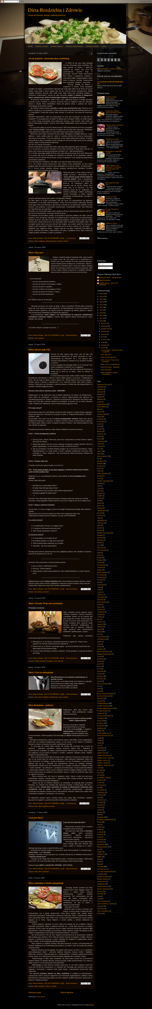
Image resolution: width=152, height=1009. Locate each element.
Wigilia (99, 856)
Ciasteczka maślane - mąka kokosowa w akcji (113, 111)
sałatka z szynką (102, 763)
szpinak (99, 807)
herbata (99, 508)
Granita (99, 498)
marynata (100, 599)
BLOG (30, 46)
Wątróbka (100, 842)
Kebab (99, 542)
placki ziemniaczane (103, 696)
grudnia (104, 323)
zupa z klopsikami (103, 911)
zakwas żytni (101, 881)
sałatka (99, 750)
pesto (99, 666)
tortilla (99, 829)
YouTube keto (101, 869)
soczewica (100, 785)
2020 (101, 310)
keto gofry (100, 547)
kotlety (99, 570)
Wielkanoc (100, 854)
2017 (101, 318)
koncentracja (38, 592)
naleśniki (100, 624)
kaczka (99, 528)
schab (99, 768)
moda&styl (100, 612)
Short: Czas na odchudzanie (41, 672)
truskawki (100, 832)
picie (98, 669)
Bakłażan (100, 399)
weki (98, 849)
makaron (100, 594)
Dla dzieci (100, 461)
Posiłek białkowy (102, 703)
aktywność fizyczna (103, 384)
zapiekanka (101, 884)
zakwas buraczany (103, 876)
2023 (101, 302)
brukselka (100, 419)
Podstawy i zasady (42, 46)
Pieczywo (100, 676)
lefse (98, 582)
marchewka (101, 597)
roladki (99, 743)
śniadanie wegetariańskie (105, 819)
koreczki (100, 567)
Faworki (99, 483)
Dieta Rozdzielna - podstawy (41, 705)
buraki (99, 429)
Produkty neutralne (92, 46)
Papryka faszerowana (104, 654)
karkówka (100, 540)
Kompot (99, 562)
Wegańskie (100, 844)
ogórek (99, 641)
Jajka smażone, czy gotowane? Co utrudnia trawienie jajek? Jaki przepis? (113, 168)
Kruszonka (100, 575)
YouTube (100, 866)
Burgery (99, 431)
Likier (99, 587)
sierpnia (104, 334)
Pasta (99, 656)
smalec (99, 782)
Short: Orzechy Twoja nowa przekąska (46, 603)
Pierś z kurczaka (102, 683)
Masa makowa (102, 602)
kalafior (99, 530)
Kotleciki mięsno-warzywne (114, 125)
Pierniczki (100, 678)
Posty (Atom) (41, 996)
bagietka (100, 394)
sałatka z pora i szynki (104, 758)
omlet (99, 644)
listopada (104, 326)
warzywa (100, 839)
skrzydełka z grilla (103, 777)
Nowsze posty (34, 992)
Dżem (99, 471)
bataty (99, 402)
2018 (101, 315)
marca (103, 348)
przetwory (100, 723)
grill (98, 500)
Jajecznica (100, 523)
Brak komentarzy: (72, 335)
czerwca (104, 339)
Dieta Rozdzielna (104, 280)
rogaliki (99, 738)
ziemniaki (100, 894)
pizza (99, 688)
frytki (98, 486)
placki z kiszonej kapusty (105, 693)
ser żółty (100, 770)
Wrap (99, 864)
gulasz (99, 505)
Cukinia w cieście (111, 197)
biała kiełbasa (101, 407)
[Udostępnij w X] (84, 238)
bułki (98, 426)
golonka (99, 493)
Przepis (99, 721)
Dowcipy (100, 466)
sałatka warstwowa (103, 755)
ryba (98, 745)
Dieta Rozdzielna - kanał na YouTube (109, 69)
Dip (98, 458)
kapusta (99, 537)
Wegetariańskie (102, 847)
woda (99, 861)
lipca (103, 337)
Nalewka (100, 627)
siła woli (60, 661)
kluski (99, 555)
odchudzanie (54, 697)
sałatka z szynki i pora (104, 765)
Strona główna (66, 992)
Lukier (99, 592)
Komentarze (104, 267)
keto (98, 545)
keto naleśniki (101, 550)
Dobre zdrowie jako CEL (39, 349)
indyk (99, 518)
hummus (100, 515)
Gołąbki (99, 496)
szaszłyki (100, 802)
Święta (99, 822)
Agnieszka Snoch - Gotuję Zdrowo (110, 277)
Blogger (91, 1005)
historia (60, 241)
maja (103, 342)
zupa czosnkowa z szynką (105, 903)
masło (99, 604)
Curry (99, 449)
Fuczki (99, 488)
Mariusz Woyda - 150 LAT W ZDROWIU (108, 284)
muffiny (99, 617)
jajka (98, 525)
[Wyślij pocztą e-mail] (80, 238)
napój (99, 629)
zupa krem (100, 908)
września (104, 331)
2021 (101, 307)
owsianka (100, 649)
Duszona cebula (111, 97)
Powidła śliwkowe (102, 711)
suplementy (101, 792)
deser (99, 451)
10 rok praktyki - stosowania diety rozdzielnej (49, 58)
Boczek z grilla (102, 414)
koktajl (99, 557)
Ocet (98, 634)
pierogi (99, 681)
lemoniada (100, 584)
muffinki (99, 614)
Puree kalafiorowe (103, 733)
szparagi (100, 805)
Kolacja (99, 560)
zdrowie (65, 241)
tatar (98, 824)
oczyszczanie (101, 636)
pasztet (99, 661)
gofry (99, 491)
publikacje (100, 728)
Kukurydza (100, 577)
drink (98, 468)
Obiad (99, 631)
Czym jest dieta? (36, 817)
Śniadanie (100, 817)
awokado (100, 389)
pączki (99, 664)
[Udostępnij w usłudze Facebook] (86, 238)
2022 (101, 304)
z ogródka (100, 874)
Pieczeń (99, 674)
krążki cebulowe (102, 572)
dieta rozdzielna (39, 241)
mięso (99, 607)
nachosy (100, 622)
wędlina (99, 852)
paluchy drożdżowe (103, 651)
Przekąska (49, 661)
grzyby (99, 503)
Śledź (99, 814)
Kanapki (99, 535)
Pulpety (99, 730)
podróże (100, 701)
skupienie (100, 780)
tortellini (99, 827)
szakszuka (100, 800)
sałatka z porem (102, 760)
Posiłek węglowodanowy (105, 708)
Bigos (99, 409)
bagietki (99, 397)
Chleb (99, 439)
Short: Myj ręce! (36, 252)
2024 (101, 299)
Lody (98, 589)
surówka (100, 795)
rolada (99, 740)
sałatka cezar (101, 753)
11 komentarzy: (71, 238)
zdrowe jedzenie (102, 886)
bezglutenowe (101, 404)
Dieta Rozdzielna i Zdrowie (55, 9)
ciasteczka (100, 441)
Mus (98, 619)
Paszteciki (100, 659)
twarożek (100, 834)
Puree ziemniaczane (104, 735)
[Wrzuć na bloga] (82, 238)
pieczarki (100, 671)
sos (98, 787)
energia (99, 476)
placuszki (100, 698)
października (105, 329)
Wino (99, 859)
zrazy (99, 896)
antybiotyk (100, 387)
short (36, 338)
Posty (102, 264)
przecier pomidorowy (104, 716)
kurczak (99, 580)
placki (99, 691)
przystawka (101, 725)
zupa (98, 899)
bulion (99, 424)
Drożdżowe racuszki (112, 139)
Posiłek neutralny (39, 661)
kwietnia (104, 345)
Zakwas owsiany (102, 879)
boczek (99, 411)
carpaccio (100, 434)
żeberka (99, 913)
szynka (99, 810)
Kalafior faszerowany (104, 533)
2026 (101, 293)
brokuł (99, 416)
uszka (99, 837)
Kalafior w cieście (111, 223)
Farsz (99, 478)
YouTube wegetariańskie (105, 871)
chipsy (99, 436)
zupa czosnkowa (102, 901)
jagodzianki (101, 520)
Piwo (98, 686)
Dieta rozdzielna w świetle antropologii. (46, 883)
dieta (36, 697)
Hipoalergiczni (101, 510)
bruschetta (100, 421)
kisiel (98, 552)
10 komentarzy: (71, 803)
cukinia (99, 446)
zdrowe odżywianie (103, 889)
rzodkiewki (100, 748)
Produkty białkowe (57, 46)
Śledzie (99, 812)
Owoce (104, 46)
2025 (101, 296)
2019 (101, 313)
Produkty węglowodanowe (74, 46)
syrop (99, 797)
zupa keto (100, 906)
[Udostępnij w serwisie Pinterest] (88, 238)
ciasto (99, 444)
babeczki (100, 392)
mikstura (100, 609)
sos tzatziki (100, 790)
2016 (101, 321)
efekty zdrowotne (51, 241)
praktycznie (101, 713)
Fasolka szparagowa (104, 481)
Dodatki (99, 463)
